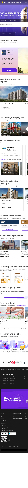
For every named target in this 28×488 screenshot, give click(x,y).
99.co (14, 416)
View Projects (10, 53)
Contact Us (3, 423)
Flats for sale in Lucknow (8, 380)
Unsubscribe (3, 425)
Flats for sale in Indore (8, 382)
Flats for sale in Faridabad (8, 383)
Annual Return (4, 420)
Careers (2, 413)
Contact (9, 70)
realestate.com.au (17, 413)
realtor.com (15, 415)
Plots (21, 20)
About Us (3, 415)
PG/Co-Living (13, 20)
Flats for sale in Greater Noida (9, 376)
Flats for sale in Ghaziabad (9, 378)
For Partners (3, 416)
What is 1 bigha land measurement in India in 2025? (11, 320)
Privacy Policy (4, 421)
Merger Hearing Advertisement (4, 428)
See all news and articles (21, 305)
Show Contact (10, 229)
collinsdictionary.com (17, 418)
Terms (2, 418)
